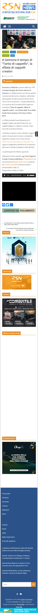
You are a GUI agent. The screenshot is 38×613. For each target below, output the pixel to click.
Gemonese (5, 52)
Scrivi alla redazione (8, 541)
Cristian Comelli (10, 165)
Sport (4, 514)
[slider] (32, 175)
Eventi (4, 529)
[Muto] (28, 175)
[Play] (5, 175)
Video (12, 55)
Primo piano (6, 494)
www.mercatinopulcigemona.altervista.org (17, 142)
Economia (5, 502)
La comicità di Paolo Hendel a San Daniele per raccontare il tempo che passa (20, 229)
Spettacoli (5, 510)
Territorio (6, 55)
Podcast (13, 52)
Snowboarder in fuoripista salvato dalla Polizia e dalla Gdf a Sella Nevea (19, 223)
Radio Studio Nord (22, 52)
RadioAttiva (29, 159)
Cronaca (5, 506)
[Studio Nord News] (4, 26)
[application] (19, 175)
